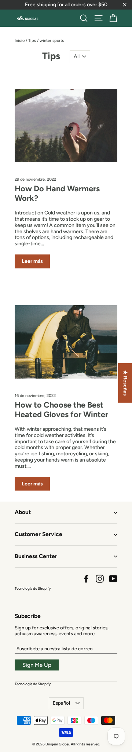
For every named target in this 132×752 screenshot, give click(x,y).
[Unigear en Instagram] (100, 579)
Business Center (36, 556)
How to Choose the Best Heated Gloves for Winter (61, 409)
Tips (32, 40)
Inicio (20, 40)
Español (61, 703)
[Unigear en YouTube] (113, 579)
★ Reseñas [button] (125, 383)
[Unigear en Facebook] (86, 579)
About (23, 512)
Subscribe (28, 615)
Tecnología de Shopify (33, 588)
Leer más (32, 261)
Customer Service (38, 534)
